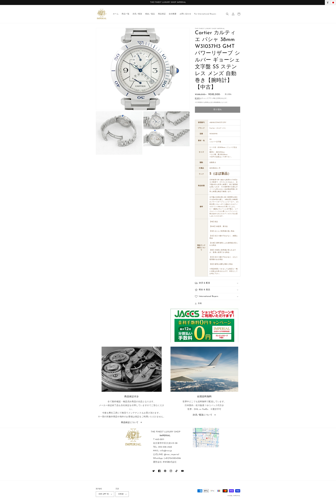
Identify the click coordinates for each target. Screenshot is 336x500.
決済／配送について (202, 415)
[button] (227, 14)
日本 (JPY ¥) (104, 494)
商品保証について (129, 422)
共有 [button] (200, 303)
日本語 (121, 494)
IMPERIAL (236, 495)
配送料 (197, 98)
